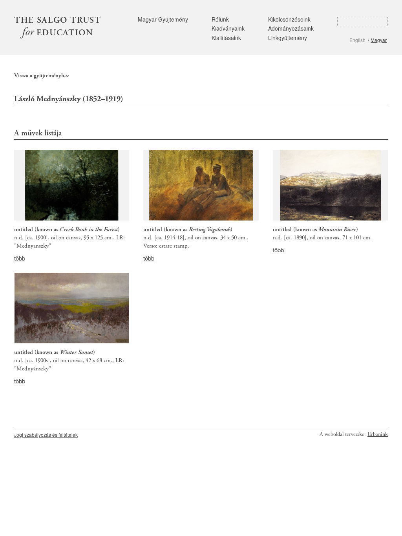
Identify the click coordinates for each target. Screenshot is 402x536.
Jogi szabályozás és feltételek (46, 434)
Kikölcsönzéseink (289, 19)
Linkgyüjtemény (287, 38)
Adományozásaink (291, 28)
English (357, 39)
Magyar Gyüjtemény (163, 19)
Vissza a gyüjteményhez (41, 75)
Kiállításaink (226, 38)
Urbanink (377, 434)
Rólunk (220, 19)
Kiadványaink (228, 28)
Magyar (379, 39)
